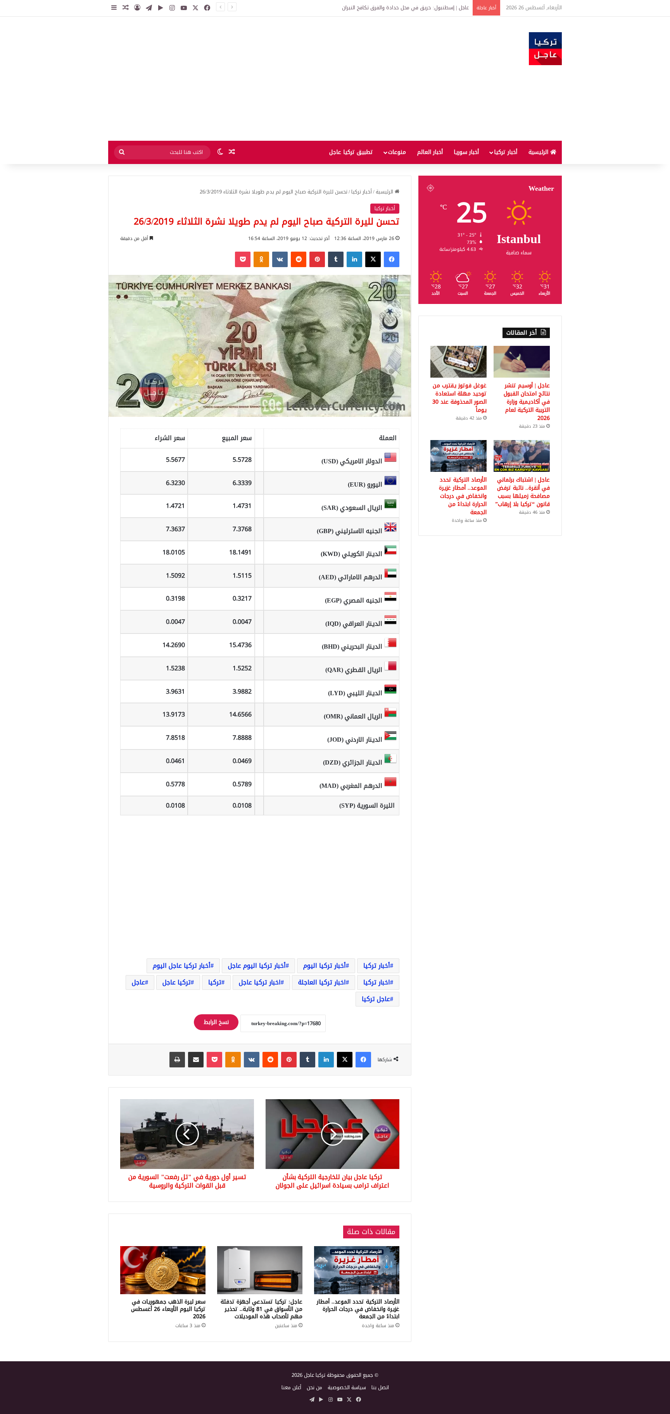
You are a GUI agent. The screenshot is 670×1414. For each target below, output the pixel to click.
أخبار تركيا (505, 152)
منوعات (397, 152)
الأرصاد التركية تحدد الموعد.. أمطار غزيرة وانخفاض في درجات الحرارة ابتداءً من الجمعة (358, 1309)
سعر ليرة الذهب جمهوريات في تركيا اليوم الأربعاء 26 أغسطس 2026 (168, 1309)
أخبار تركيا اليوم (324, 966)
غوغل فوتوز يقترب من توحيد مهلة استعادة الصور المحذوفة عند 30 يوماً (459, 397)
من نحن (314, 1387)
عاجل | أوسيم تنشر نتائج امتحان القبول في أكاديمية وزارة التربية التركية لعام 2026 (527, 401)
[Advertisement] (257, 78)
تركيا (214, 982)
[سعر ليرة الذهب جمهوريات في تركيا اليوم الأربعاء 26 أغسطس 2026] (162, 1270)
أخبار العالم (430, 152)
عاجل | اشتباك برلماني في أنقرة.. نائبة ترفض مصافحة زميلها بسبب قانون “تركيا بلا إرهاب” (522, 492)
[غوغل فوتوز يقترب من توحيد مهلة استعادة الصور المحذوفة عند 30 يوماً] (458, 362)
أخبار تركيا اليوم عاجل (257, 966)
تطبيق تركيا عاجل (351, 152)
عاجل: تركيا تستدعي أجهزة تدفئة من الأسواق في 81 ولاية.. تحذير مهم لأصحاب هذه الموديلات (261, 1309)
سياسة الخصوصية (347, 1387)
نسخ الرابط (216, 1022)
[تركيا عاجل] (545, 48)
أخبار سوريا (466, 152)
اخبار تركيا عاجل (260, 982)
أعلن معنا (291, 1387)
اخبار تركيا (376, 982)
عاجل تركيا (376, 999)
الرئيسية (539, 152)
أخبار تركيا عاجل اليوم (182, 966)
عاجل (138, 982)
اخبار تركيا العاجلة (322, 982)
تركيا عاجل (176, 982)
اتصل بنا (380, 1387)
